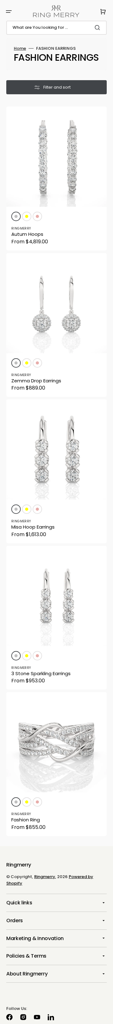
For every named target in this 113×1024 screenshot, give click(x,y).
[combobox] (56, 28)
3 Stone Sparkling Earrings (41, 673)
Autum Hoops (27, 234)
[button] (9, 11)
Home (20, 48)
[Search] (98, 27)
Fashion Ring (25, 819)
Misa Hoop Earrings (33, 527)
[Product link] (56, 178)
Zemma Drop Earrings (36, 380)
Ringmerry (44, 877)
